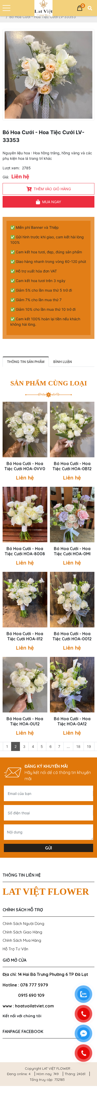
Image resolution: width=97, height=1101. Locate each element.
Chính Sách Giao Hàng (22, 932)
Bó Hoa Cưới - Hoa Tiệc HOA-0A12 (72, 721)
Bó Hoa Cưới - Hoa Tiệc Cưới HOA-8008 (25, 551)
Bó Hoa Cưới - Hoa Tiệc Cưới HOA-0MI (72, 551)
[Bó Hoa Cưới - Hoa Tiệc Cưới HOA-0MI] (72, 515)
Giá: (6, 177)
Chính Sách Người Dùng (23, 923)
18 (78, 746)
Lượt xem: (11, 168)
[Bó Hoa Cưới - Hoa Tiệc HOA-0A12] (72, 685)
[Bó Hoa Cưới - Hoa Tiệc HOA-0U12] (25, 685)
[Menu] (6, 8)
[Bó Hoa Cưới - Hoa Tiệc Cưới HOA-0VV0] (25, 430)
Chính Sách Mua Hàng (22, 940)
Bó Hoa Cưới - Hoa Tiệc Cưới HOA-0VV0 (24, 466)
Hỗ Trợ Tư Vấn (15, 948)
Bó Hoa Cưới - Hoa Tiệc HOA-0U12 (24, 721)
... (68, 746)
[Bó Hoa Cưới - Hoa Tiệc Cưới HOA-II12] (25, 600)
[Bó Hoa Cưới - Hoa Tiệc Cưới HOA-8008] (25, 515)
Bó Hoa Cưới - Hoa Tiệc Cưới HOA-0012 (72, 636)
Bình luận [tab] (62, 362)
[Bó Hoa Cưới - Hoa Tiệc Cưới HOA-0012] (72, 600)
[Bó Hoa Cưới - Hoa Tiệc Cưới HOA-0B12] (72, 430)
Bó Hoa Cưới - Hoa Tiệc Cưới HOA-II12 (24, 636)
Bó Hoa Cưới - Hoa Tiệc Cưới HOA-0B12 (72, 466)
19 (89, 746)
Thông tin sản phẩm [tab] (25, 362)
